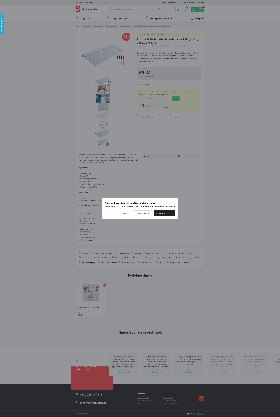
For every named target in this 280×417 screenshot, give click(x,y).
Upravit (125, 213)
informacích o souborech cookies (118, 206)
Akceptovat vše (162, 213)
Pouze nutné (141, 213)
